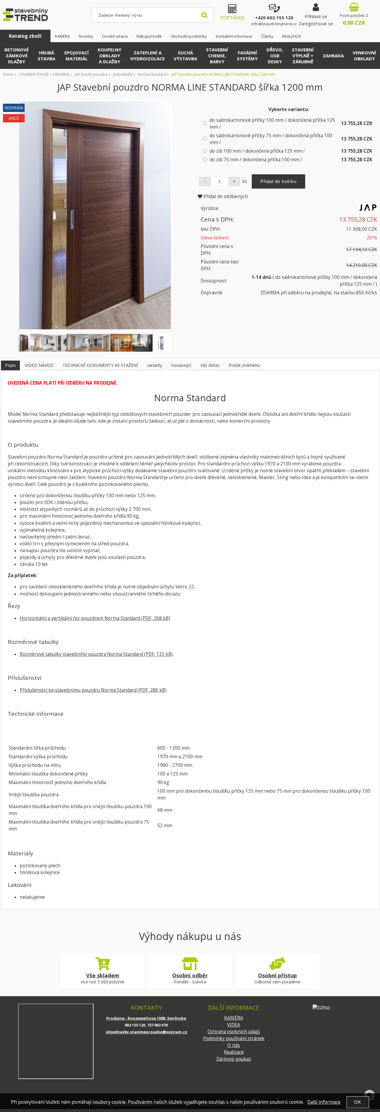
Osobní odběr (190, 975)
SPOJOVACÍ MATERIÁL (76, 55)
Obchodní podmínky (189, 36)
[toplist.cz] (321, 1007)
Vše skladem (102, 975)
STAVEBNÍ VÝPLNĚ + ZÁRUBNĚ (303, 55)
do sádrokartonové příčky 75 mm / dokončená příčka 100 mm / (271, 139)
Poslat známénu (244, 365)
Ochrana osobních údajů (234, 1032)
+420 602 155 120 (274, 17)
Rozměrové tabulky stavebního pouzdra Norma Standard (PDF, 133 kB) (96, 654)
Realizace (234, 1052)
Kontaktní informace (234, 36)
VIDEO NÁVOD (39, 365)
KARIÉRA (62, 36)
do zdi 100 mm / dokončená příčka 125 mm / (257, 151)
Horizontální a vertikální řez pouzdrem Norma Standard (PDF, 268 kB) (95, 618)
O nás (233, 1045)
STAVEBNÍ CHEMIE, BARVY (217, 55)
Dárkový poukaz (233, 1059)
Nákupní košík (149, 36)
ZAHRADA (333, 56)
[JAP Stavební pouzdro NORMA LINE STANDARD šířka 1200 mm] (95, 215)
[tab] (10, 365)
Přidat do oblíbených (225, 196)
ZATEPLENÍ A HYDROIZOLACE (147, 55)
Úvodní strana (115, 36)
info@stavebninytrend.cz (274, 23)
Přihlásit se (316, 16)
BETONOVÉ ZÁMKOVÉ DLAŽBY (16, 55)
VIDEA (233, 1025)
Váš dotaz (209, 365)
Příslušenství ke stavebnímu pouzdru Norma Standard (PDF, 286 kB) (93, 690)
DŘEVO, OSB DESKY (275, 55)
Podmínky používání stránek (234, 1038)
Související (181, 365)
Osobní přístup (277, 975)
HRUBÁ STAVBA (46, 55)
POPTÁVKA (232, 18)
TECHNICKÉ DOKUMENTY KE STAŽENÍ (100, 365)
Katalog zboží (25, 36)
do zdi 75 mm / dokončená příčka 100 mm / (256, 160)
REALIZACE (291, 36)
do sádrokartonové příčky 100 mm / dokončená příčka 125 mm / (272, 123)
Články (267, 36)
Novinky (86, 36)
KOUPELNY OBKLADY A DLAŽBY (109, 55)
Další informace (324, 1102)
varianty (154, 365)
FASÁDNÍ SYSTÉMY (247, 55)
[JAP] (367, 210)
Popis (10, 365)
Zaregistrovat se (316, 23)
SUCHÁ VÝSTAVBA (185, 55)
